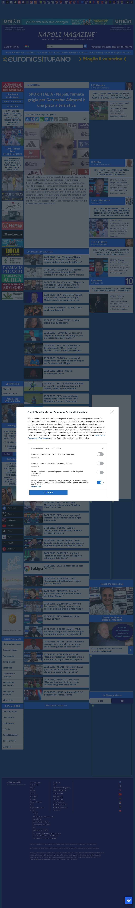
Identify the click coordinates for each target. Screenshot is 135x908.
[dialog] (67, 454)
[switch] (100, 454)
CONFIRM (48, 492)
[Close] (113, 412)
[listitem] (67, 448)
